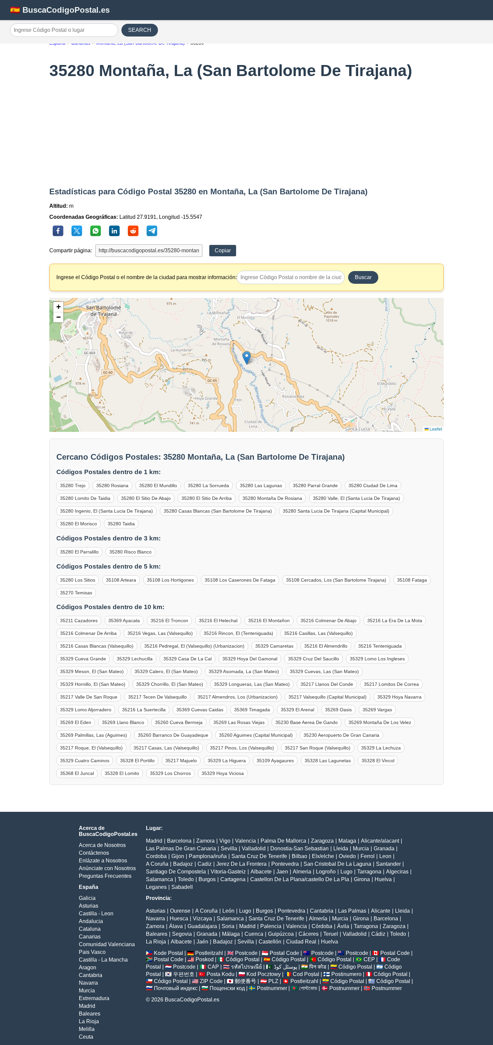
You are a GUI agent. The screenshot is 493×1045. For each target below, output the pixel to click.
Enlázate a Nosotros (103, 860)
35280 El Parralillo (79, 551)
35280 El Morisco (78, 523)
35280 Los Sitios (77, 580)
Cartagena (232, 879)
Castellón (270, 941)
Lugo (346, 871)
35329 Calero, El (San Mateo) (166, 671)
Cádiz (378, 934)
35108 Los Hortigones (170, 580)
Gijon (177, 856)
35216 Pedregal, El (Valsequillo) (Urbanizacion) (194, 646)
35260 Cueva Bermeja (179, 722)
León (228, 911)
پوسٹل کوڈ (285, 967)
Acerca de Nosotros (102, 845)
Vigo (224, 841)
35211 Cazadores (79, 620)
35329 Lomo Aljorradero (85, 709)
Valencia (245, 841)
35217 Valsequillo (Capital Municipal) (327, 697)
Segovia (182, 934)
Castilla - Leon (96, 913)
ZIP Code (211, 981)
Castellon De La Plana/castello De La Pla (299, 879)
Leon (385, 856)
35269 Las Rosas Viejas (239, 722)
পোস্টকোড (308, 988)
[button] (246, 358)
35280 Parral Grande (315, 485)
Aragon (87, 967)
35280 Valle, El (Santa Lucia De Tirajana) (356, 498)
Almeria (302, 871)
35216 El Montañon (269, 620)
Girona (362, 879)
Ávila (343, 926)
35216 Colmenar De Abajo (328, 620)
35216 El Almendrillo (325, 646)
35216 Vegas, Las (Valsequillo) (160, 633)
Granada (384, 848)
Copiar (223, 250)
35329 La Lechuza (381, 747)
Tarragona (369, 871)
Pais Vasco (92, 952)
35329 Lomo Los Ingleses (377, 658)
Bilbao (299, 856)
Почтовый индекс (176, 988)
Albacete (261, 871)
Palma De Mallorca (283, 841)
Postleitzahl (209, 953)
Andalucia (91, 921)
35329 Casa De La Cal (187, 658)
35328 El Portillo (137, 760)
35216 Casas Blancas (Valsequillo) (96, 646)
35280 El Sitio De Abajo (146, 498)
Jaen (282, 871)
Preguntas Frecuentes (105, 876)
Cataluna (90, 929)
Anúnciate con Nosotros (107, 868)
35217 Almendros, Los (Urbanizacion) (238, 697)
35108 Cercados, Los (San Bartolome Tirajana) (336, 580)
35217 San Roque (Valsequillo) (317, 747)
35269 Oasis (338, 709)
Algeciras (397, 871)
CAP (213, 967)
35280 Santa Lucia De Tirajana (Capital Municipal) (336, 511)
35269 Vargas (377, 709)
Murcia (87, 990)
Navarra (88, 983)
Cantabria (90, 975)
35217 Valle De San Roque (88, 697)
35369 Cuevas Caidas (199, 709)
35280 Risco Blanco (130, 551)
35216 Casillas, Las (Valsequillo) (318, 633)
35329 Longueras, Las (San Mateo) (252, 684)
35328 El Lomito (122, 773)
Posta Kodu (220, 974)
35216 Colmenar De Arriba (88, 633)
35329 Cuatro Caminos (84, 760)
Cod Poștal (306, 974)
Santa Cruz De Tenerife (259, 856)
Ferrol (368, 856)
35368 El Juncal (77, 773)
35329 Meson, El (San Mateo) (92, 671)
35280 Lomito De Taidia (85, 498)
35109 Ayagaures (275, 760)
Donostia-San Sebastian (299, 848)
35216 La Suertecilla (144, 709)
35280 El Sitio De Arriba (206, 498)
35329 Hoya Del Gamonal (249, 658)
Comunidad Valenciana (107, 944)
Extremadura (94, 998)
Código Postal (243, 959)
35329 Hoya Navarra (399, 697)
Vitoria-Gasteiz (228, 871)
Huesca (179, 918)
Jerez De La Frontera (241, 864)
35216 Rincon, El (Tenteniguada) (238, 633)
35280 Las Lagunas (261, 485)
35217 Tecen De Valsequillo (157, 697)
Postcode (246, 953)
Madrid (87, 1006)
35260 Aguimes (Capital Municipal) (256, 735)
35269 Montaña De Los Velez (379, 722)
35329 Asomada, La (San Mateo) (244, 671)
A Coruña (157, 864)
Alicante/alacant (380, 841)
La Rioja (89, 1021)
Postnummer (272, 988)
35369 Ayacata (124, 620)
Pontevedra (285, 864)
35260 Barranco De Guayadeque (173, 735)
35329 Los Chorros (170, 773)
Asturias (88, 906)
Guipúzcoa (281, 934)
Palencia (270, 926)
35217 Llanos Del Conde (326, 684)
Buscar (363, 277)
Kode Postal (168, 953)
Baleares (89, 1014)
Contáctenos (94, 853)
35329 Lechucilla (135, 658)
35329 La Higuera (227, 760)
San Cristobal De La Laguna (337, 864)
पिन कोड (317, 967)
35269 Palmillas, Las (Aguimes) (93, 735)
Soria (228, 926)
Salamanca (159, 879)
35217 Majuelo (181, 760)
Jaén (202, 941)
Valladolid (254, 848)
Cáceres (308, 934)
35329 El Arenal (297, 709)
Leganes (156, 887)
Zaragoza (322, 841)
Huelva (383, 879)
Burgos (207, 879)
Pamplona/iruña (208, 856)
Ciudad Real (301, 941)
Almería (318, 918)
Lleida (340, 848)
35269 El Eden (75, 722)
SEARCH (139, 30)
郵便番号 (245, 981)
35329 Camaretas (274, 646)
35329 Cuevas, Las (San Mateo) (324, 671)
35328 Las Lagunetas (328, 760)
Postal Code (284, 953)
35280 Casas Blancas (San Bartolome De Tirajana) (218, 511)
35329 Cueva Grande (83, 658)
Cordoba (156, 856)
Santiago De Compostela (176, 871)
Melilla (87, 1029)
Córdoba (322, 926)
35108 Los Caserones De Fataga (240, 580)
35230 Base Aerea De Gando (306, 722)
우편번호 (184, 974)
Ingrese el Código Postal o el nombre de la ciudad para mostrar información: (146, 277)
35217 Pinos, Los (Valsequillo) (242, 747)
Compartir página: (70, 250)
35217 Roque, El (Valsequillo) (91, 747)
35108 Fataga (412, 580)
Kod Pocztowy (263, 974)
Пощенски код (227, 988)
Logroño (326, 871)
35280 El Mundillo (158, 485)
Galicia (87, 898)
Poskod (205, 959)
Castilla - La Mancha (103, 960)
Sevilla (229, 848)
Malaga (347, 841)
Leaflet (435, 429)
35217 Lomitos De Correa (391, 684)
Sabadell (182, 887)
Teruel (330, 934)
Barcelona (179, 841)
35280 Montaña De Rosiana (272, 498)
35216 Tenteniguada (380, 646)
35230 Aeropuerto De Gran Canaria (341, 735)
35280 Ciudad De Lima (372, 485)
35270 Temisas (76, 592)
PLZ (273, 981)
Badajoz (183, 864)
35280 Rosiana (112, 485)
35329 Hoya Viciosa (223, 773)
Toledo (186, 879)
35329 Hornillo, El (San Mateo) (92, 684)
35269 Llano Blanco (123, 722)
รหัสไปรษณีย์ (246, 967)
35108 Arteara (121, 580)
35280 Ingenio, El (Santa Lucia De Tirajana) (106, 511)
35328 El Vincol (378, 760)
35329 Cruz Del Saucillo (313, 658)
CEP (369, 959)
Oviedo (347, 856)
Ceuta (86, 1037)
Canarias (90, 936)
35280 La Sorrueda (208, 485)
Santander (388, 864)
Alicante (380, 911)
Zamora (205, 841)
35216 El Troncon (169, 620)
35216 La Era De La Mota (394, 620)
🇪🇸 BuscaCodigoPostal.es (60, 9)
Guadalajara (202, 926)
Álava (176, 926)
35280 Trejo (73, 485)
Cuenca (253, 934)
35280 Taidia (121, 523)
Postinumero (346, 974)
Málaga (231, 934)
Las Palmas (352, 911)
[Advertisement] (246, 133)
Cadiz (205, 864)
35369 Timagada (252, 709)
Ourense (180, 911)
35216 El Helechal (218, 620)
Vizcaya (202, 918)
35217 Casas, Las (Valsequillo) (166, 747)
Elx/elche (323, 856)
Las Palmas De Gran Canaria (181, 848)
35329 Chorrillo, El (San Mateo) (169, 684)
